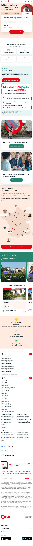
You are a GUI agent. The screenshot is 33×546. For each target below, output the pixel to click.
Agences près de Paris (6, 357)
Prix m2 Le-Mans (5, 401)
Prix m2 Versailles (5, 392)
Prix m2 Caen (4, 398)
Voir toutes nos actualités (9, 258)
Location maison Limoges (7, 434)
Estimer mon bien (18, 31)
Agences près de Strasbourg (7, 366)
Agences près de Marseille (7, 360)
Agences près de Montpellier (7, 368)
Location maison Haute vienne (8, 437)
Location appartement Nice (7, 417)
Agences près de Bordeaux (7, 369)
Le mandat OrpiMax (24, 52)
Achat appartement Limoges (24, 417)
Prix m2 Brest (4, 409)
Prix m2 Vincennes (5, 408)
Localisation (5, 25)
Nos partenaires (4, 525)
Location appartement (6, 414)
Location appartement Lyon (7, 416)
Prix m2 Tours (4, 396)
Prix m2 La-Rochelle (5, 388)
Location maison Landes (6, 432)
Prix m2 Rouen (4, 395)
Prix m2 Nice (4, 382)
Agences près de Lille (6, 371)
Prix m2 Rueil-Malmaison (7, 406)
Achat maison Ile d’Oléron (23, 437)
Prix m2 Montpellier (5, 384)
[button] (16, 522)
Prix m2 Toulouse (5, 380)
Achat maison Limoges (22, 432)
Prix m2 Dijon (4, 393)
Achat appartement (22, 414)
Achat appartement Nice (23, 416)
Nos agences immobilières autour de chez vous (12, 351)
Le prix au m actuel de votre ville (9, 374)
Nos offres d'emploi (16, 179)
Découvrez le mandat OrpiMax (11, 80)
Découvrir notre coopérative (16, 246)
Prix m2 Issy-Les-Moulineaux (7, 411)
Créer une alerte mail (24, 60)
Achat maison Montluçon (23, 435)
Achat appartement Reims (23, 422)
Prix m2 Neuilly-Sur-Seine (7, 404)
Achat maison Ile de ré (22, 434)
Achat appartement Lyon (23, 421)
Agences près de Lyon (6, 358)
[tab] (6, 13)
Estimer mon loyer (23, 22)
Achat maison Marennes (23, 439)
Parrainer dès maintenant (16, 146)
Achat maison (20, 430)
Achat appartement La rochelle (24, 419)
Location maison (5, 430)
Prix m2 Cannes (4, 400)
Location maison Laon (6, 435)
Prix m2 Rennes (4, 385)
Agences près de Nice (6, 363)
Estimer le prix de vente (9, 22)
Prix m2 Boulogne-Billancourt (8, 387)
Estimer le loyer (8, 60)
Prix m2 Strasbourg (5, 390)
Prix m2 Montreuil (5, 403)
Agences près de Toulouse (7, 361)
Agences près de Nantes (6, 365)
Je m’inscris (27, 478)
